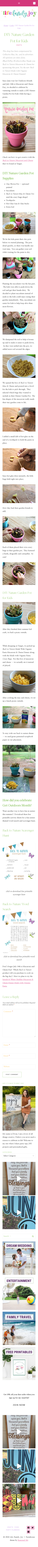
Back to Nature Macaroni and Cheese (18, 160)
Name (6, 1045)
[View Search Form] (34, 3)
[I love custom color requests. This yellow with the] (19, 1500)
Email (6, 1056)
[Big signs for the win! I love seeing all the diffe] (19, 1212)
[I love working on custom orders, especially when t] (19, 1178)
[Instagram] (28, 1532)
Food (17, 1527)
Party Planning (13, 1530)
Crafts (19, 45)
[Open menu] (19, 3)
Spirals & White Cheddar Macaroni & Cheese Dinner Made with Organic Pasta (18, 983)
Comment (8, 1011)
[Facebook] (28, 1527)
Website (6, 1066)
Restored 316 (23, 1540)
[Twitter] (32, 1527)
